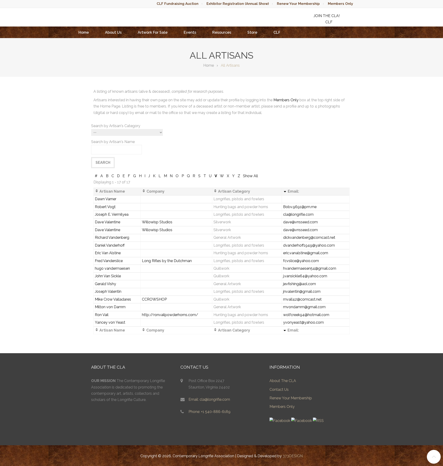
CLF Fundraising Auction (177, 4)
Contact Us (279, 389)
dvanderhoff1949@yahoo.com (309, 245)
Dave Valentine (107, 222)
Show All (250, 176)
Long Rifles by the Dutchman (167, 261)
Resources (221, 32)
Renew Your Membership (298, 4)
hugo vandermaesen (112, 268)
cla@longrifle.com (298, 214)
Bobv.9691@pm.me (300, 207)
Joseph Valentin (108, 291)
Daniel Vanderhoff (110, 245)
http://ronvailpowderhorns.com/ (170, 315)
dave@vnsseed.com (300, 222)
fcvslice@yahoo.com (301, 261)
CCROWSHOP (154, 299)
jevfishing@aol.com (299, 284)
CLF (276, 32)
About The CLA (282, 381)
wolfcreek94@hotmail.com (306, 315)
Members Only (340, 4)
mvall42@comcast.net (302, 299)
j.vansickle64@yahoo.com (305, 276)
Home (83, 32)
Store (252, 32)
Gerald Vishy (105, 284)
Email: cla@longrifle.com (209, 399)
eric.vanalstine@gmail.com (305, 253)
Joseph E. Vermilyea (112, 214)
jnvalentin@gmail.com (301, 291)
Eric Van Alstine (108, 253)
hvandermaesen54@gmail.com (309, 268)
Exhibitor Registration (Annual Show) (238, 4)
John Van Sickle (108, 276)
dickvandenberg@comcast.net (309, 237)
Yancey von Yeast (110, 322)
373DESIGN (293, 456)
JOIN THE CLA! (327, 16)
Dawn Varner (105, 199)
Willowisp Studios (157, 222)
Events (190, 32)
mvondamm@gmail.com (304, 307)
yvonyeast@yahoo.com (303, 322)
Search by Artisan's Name (113, 142)
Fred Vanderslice (109, 261)
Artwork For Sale (153, 32)
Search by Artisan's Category (115, 126)
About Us (113, 32)
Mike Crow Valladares (113, 299)
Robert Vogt (105, 207)
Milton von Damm (110, 307)
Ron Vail (101, 315)
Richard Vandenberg (112, 237)
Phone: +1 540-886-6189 (209, 411)
